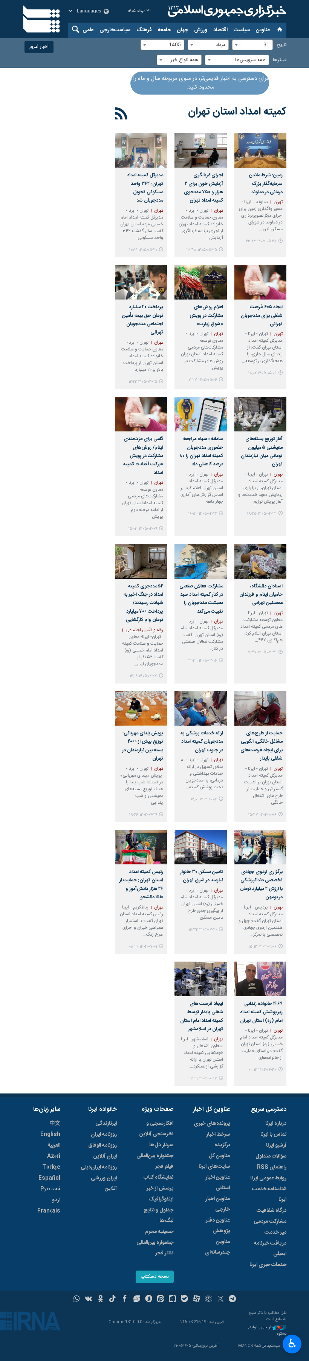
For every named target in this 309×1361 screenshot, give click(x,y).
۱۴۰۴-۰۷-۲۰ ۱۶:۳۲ (202, 929)
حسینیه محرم (159, 1231)
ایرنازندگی (106, 1123)
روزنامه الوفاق (102, 1145)
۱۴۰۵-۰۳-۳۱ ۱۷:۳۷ (261, 652)
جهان (182, 30)
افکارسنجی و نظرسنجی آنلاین (156, 1129)
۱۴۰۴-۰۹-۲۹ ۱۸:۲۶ (143, 814)
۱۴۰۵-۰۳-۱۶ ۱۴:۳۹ (202, 660)
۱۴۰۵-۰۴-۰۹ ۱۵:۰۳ (142, 528)
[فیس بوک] (124, 1300)
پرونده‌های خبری (212, 1123)
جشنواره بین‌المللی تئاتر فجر (154, 1248)
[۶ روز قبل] (200, 150)
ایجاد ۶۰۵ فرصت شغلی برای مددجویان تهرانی (262, 315)
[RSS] (121, 115)
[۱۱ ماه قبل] (260, 979)
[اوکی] (100, 1300)
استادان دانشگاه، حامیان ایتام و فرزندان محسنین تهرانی (261, 595)
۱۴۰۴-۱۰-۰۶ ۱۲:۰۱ (204, 799)
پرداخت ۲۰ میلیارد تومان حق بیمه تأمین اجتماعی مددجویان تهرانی (142, 319)
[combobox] (252, 45)
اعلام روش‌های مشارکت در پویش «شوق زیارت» (206, 315)
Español (49, 1178)
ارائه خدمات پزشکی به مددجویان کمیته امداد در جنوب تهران (202, 741)
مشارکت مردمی (270, 1221)
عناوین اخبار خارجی (217, 1204)
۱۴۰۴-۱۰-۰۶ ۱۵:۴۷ (262, 814)
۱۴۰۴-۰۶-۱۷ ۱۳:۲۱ (203, 1078)
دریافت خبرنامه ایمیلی (270, 1249)
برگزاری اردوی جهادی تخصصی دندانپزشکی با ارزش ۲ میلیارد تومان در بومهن (261, 884)
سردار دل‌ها (161, 1145)
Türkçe (51, 1167)
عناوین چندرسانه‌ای (217, 1247)
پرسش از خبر (160, 1188)
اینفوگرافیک (160, 1199)
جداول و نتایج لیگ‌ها (158, 1215)
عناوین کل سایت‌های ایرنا (214, 1161)
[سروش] (149, 1300)
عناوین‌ (263, 30)
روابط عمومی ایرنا (268, 1178)
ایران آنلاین (105, 1156)
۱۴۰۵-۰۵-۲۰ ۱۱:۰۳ (143, 250)
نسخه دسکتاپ (155, 1277)
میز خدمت (275, 1232)
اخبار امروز (39, 47)
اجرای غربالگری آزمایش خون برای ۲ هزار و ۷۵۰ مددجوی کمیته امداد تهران (203, 188)
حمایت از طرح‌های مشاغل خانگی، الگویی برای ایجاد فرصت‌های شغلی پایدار (261, 746)
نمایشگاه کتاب (158, 1177)
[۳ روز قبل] (260, 150)
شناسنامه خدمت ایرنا (269, 1194)
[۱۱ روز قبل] (141, 150)
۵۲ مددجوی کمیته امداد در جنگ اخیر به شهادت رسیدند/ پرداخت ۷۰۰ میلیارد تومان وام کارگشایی (143, 603)
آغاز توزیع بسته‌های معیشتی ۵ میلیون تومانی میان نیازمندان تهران (262, 451)
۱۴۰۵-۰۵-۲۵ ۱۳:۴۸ (201, 250)
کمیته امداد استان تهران (237, 112)
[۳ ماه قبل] (141, 561)
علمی (88, 30)
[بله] (184, 1300)
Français (48, 1211)
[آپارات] (196, 1300)
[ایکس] (221, 1300)
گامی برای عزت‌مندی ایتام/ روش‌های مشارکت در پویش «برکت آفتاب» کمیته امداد (143, 456)
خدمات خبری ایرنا (267, 1264)
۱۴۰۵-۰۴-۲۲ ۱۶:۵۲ (202, 513)
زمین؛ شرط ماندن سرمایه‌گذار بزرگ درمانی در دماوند (266, 183)
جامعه (164, 30)
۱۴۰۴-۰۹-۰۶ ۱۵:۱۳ (262, 946)
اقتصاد (220, 30)
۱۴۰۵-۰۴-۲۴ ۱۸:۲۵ (262, 513)
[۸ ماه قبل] (141, 708)
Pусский (50, 1189)
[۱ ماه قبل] (141, 282)
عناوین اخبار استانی (217, 1183)
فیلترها (279, 60)
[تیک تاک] (112, 1300)
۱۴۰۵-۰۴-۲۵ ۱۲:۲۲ (142, 381)
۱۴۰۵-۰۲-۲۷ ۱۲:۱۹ (143, 676)
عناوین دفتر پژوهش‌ (218, 1226)
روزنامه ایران (104, 1134)
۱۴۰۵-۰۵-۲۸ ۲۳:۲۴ (261, 241)
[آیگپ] (172, 1300)
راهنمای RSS (271, 1167)
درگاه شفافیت (271, 1210)
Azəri (53, 1156)
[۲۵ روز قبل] (260, 282)
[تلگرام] (233, 1300)
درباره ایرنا (275, 1123)
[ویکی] (88, 1300)
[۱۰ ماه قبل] (200, 847)
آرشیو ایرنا (276, 1145)
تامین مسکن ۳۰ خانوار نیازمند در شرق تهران (201, 876)
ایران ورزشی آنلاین (104, 1183)
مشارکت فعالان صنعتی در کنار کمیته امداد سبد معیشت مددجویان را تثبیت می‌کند (201, 599)
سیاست (242, 30)
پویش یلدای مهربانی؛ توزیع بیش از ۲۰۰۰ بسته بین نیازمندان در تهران (142, 746)
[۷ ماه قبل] (260, 708)
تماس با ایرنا (273, 1134)
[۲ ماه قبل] (260, 561)
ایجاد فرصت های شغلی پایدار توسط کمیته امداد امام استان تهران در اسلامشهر (201, 1016)
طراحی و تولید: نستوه (267, 1330)
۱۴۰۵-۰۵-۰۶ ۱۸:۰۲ (262, 373)
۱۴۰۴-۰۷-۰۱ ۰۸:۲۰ (143, 946)
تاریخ (281, 45)
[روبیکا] (208, 1300)
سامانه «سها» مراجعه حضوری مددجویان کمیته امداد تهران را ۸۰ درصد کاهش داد (201, 451)
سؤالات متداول (270, 1156)
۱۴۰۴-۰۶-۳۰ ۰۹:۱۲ (263, 1070)
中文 (55, 1123)
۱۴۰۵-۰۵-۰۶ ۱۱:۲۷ (202, 380)
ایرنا (226, 11)
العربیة (53, 1145)
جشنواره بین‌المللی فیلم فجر (154, 1161)
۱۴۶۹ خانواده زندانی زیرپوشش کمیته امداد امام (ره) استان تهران (261, 1012)
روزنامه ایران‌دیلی (99, 1167)
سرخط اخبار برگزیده (218, 1140)
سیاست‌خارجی (114, 30)
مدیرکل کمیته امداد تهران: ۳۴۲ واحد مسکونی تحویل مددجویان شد (145, 188)
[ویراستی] (137, 1300)
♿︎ (292, 1343)
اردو (56, 1200)
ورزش (200, 30)
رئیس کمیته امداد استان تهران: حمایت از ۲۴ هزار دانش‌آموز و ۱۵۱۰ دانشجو (141, 884)
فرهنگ (144, 30)
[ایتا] (161, 1300)
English (50, 1134)
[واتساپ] (77, 1300)
